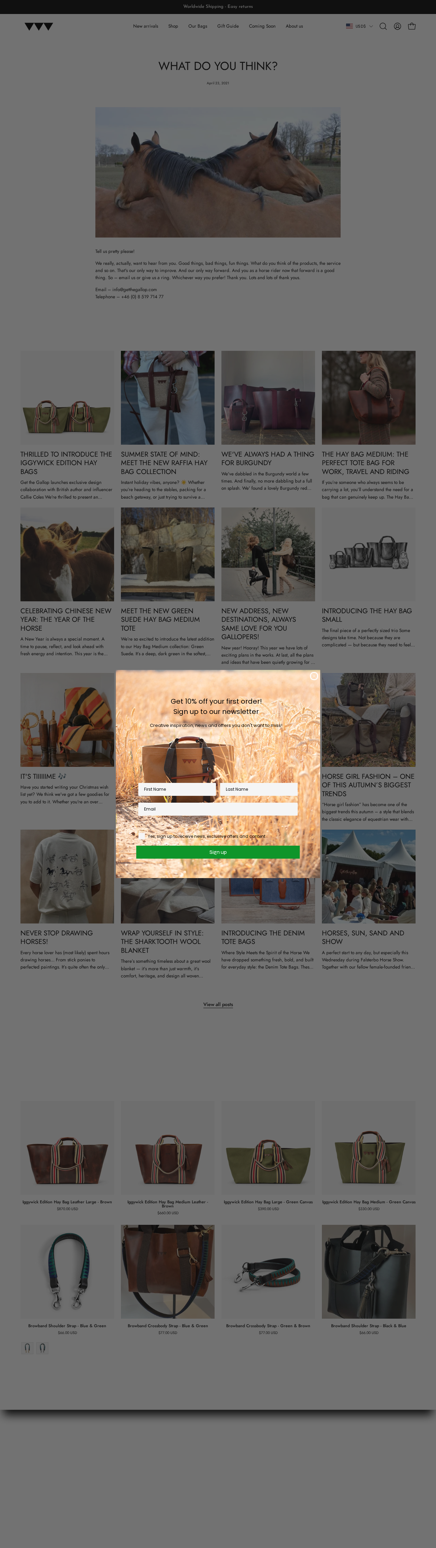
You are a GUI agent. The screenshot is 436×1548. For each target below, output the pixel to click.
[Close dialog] (314, 676)
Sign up (218, 852)
